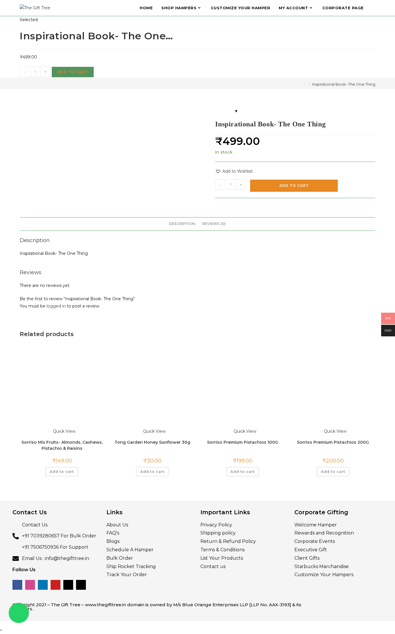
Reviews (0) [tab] (214, 224)
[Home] (299, 84)
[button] (234, 171)
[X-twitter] (68, 506)
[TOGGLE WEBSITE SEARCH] (374, 8)
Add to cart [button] (62, 393)
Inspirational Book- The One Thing (343, 84)
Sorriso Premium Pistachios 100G (242, 359)
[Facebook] (17, 506)
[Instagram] (30, 506)
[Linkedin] (43, 506)
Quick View (63, 352)
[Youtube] (55, 506)
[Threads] (81, 506)
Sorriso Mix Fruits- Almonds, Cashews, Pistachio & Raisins (62, 366)
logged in (56, 306)
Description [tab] (182, 224)
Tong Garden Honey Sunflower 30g (152, 359)
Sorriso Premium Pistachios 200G (333, 359)
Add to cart (73, 72)
